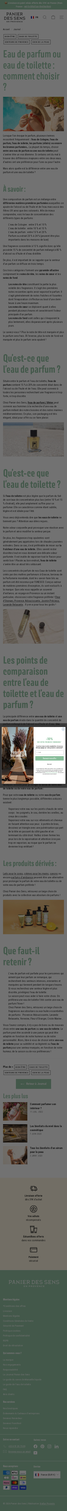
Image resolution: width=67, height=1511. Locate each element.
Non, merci (49, 764)
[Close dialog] (63, 729)
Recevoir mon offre (49, 758)
